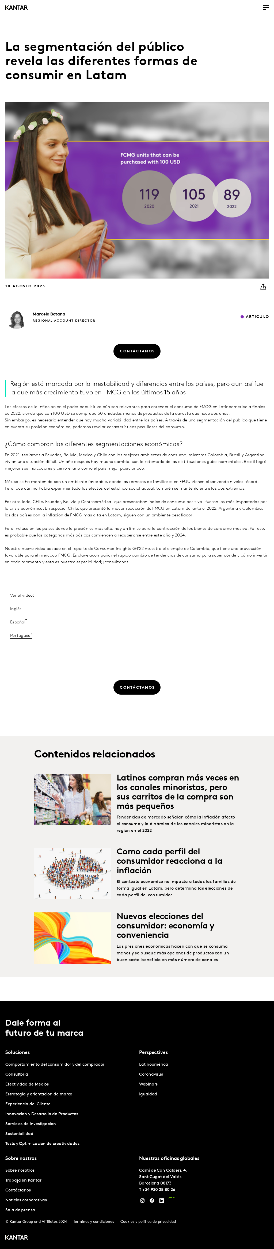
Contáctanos (18, 1190)
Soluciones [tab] (17, 1052)
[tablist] (137, 1125)
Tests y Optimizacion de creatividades (42, 1144)
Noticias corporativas (26, 1200)
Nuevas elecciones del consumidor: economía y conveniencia (166, 926)
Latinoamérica (153, 1065)
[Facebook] (152, 1201)
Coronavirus (151, 1074)
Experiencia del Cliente (28, 1104)
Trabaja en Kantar (23, 1180)
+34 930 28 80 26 (158, 1190)
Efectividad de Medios (27, 1084)
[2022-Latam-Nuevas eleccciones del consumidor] (72, 938)
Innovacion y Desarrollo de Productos (41, 1114)
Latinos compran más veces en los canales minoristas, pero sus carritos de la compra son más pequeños (178, 792)
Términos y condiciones (93, 1222)
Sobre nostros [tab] (21, 1158)
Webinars (148, 1084)
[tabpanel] (70, 1104)
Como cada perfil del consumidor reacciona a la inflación (169, 861)
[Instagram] (142, 1201)
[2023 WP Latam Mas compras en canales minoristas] (72, 799)
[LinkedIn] (161, 1201)
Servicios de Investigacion (30, 1124)
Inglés (16, 609)
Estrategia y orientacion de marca (39, 1094)
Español (17, 622)
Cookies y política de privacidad (148, 1222)
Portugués (20, 636)
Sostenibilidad (19, 1134)
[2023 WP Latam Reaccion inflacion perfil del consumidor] (72, 873)
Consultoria (16, 1074)
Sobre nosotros (20, 1170)
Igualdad (148, 1094)
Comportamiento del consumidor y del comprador (54, 1065)
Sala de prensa (20, 1210)
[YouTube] (171, 1201)
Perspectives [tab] (153, 1052)
